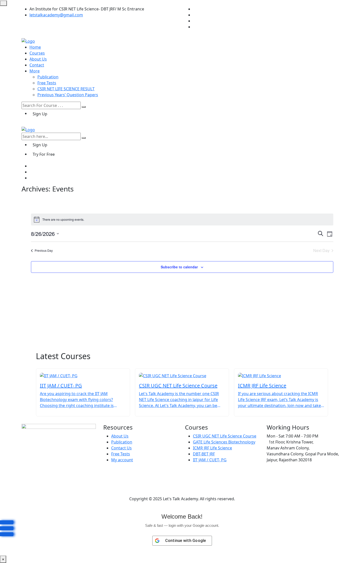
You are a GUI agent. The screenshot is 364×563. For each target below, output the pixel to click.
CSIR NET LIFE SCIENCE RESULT (66, 89)
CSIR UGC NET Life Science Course (224, 436)
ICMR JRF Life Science (212, 448)
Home (35, 47)
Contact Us (121, 448)
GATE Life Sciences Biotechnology (224, 442)
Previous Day (44, 250)
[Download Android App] (6, 528)
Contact (36, 65)
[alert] (182, 219)
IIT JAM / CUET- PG (210, 460)
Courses (37, 53)
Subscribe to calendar (179, 266)
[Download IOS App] (6, 534)
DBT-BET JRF (204, 454)
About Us (38, 59)
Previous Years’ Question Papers (67, 94)
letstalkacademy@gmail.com (56, 15)
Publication (47, 77)
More (34, 71)
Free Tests (46, 83)
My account (122, 460)
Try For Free (44, 154)
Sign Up (40, 114)
